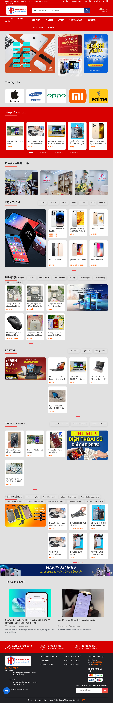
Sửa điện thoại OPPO (14, 501)
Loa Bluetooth (44, 278)
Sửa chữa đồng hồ (49, 497)
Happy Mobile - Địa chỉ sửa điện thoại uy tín (35, 142)
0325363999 (9, 3)
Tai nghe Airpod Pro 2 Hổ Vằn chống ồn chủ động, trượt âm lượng (34, 306)
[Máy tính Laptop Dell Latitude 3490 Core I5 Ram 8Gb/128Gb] (57, 367)
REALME (83, 203)
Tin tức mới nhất (14, 581)
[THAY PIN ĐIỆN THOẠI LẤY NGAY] (78, 513)
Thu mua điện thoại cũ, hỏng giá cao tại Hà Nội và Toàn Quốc (14, 452)
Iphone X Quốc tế (97, 260)
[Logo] (16, 10)
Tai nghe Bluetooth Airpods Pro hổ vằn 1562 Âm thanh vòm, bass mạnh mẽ (13, 307)
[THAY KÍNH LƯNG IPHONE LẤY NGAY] (99, 542)
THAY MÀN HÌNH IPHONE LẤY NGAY (55, 553)
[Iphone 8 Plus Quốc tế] (78, 249)
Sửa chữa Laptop (32, 497)
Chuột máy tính (59, 278)
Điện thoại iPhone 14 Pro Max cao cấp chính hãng (56, 231)
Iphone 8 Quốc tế (55, 260)
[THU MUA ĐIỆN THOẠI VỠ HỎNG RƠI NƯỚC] (14, 469)
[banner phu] (70, 45)
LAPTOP (61, 20)
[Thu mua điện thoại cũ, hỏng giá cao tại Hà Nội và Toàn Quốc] (14, 440)
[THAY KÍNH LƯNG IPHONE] (78, 542)
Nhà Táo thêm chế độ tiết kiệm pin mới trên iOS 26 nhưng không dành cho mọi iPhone (27, 621)
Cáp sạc (32, 278)
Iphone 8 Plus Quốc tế (78, 260)
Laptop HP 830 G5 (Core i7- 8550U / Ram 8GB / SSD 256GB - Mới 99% (57, 409)
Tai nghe (10, 278)
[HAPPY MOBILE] (25, 238)
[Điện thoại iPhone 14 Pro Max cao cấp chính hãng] (57, 218)
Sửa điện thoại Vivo (75, 501)
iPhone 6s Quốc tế (97, 229)
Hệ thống (66, 1)
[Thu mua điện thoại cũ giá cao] (15, 131)
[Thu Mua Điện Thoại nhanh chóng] (56, 440)
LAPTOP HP (74, 351)
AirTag (18, 282)
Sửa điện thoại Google (15, 506)
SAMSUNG (53, 203)
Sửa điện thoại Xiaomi (55, 501)
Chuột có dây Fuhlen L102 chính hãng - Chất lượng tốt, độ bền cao (13, 336)
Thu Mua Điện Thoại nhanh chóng (55, 451)
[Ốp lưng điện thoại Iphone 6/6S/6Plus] (56, 323)
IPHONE (42, 203)
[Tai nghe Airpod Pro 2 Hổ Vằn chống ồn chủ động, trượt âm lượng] (35, 294)
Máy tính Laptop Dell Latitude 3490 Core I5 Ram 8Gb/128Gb (57, 379)
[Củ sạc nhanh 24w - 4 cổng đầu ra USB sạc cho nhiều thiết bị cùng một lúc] (35, 323)
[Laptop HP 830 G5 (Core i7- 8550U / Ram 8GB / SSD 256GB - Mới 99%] (57, 396)
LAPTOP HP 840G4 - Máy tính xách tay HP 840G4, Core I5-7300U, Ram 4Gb (99, 380)
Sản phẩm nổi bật (15, 112)
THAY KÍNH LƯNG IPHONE (76, 553)
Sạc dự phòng (100, 278)
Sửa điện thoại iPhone (69, 497)
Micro (9, 282)
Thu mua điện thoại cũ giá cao (15, 142)
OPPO (74, 203)
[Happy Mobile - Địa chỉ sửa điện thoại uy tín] (36, 131)
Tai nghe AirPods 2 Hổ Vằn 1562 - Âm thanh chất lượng (55, 306)
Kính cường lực (85, 278)
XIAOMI (64, 203)
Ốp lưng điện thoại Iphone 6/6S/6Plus (54, 334)
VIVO (93, 203)
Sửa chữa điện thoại (14, 497)
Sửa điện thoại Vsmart (95, 501)
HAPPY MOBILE (76, 1)
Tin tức (51, 27)
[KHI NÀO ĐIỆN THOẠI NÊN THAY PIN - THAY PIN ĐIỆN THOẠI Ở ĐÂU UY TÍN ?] (77, 131)
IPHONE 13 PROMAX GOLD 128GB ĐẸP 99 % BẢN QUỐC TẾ (98, 143)
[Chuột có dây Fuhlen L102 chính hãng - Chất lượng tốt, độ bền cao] (14, 323)
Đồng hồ (21, 278)
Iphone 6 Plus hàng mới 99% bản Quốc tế (77, 230)
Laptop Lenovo (100, 351)
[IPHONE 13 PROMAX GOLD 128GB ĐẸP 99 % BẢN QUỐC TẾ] (98, 131)
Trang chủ (87, 1)
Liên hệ (105, 1)
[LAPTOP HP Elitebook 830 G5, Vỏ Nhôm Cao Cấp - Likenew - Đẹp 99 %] (56, 131)
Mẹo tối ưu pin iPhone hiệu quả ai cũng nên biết (78, 620)
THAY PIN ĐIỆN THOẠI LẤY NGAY (78, 524)
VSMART (102, 203)
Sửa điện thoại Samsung (90, 497)
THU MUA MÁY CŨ (76, 20)
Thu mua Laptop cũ (99, 424)
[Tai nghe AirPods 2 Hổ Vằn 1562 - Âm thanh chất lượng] (56, 294)
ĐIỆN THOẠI (36, 20)
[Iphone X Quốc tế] (99, 249)
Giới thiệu (97, 1)
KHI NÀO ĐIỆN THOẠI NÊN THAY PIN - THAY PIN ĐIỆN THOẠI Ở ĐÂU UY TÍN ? (77, 144)
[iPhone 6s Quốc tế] (99, 218)
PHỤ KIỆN (49, 20)
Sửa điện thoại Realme (35, 501)
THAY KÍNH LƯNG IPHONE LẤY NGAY (97, 553)
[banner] (30, 53)
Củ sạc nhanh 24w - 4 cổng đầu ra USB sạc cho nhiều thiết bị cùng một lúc (35, 336)
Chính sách (38, 27)
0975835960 (38, 1)
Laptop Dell (86, 351)
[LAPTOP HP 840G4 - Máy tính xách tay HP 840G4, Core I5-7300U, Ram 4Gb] (99, 367)
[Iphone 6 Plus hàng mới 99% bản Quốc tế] (78, 218)
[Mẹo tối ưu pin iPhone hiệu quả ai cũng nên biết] (83, 603)
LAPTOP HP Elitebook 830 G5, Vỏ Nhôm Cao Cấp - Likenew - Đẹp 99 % (56, 144)
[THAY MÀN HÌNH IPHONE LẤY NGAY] (57, 542)
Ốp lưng (72, 278)
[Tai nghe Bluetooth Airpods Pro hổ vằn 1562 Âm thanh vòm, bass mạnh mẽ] (14, 294)
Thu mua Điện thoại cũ (60, 424)
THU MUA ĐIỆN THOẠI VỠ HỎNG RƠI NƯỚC (14, 480)
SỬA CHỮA (92, 20)
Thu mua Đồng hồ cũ (79, 424)
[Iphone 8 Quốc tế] (57, 249)
